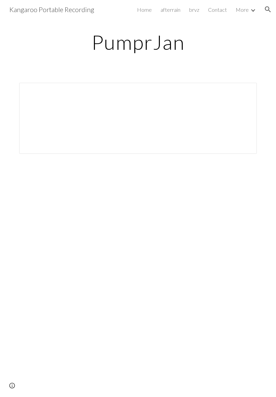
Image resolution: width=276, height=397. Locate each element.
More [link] (242, 9)
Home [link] (144, 9)
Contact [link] (217, 9)
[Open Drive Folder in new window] (244, 91)
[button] (268, 9)
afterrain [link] (170, 9)
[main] (138, 42)
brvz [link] (194, 9)
